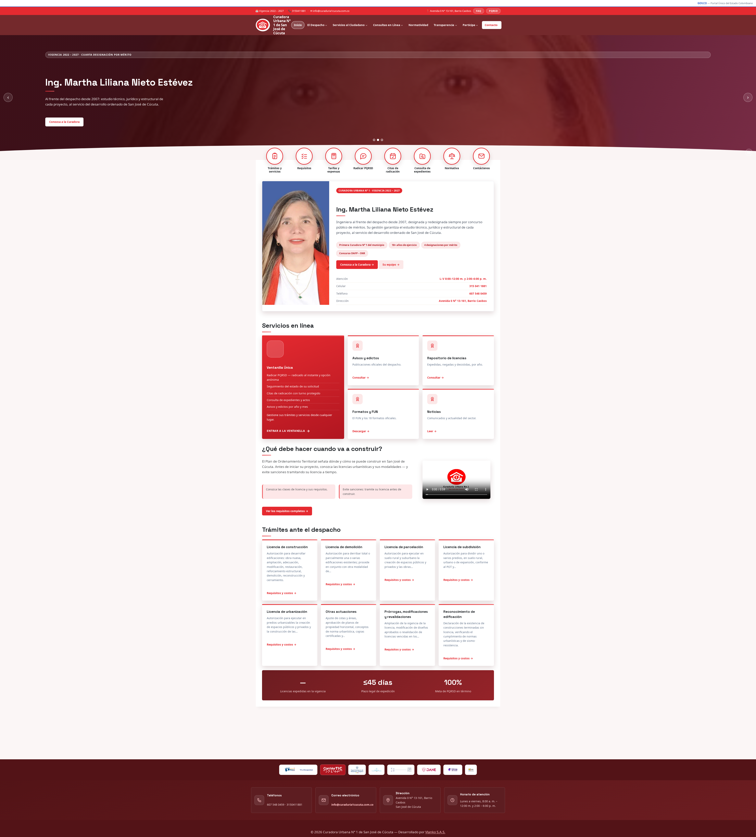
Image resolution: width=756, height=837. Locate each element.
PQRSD (493, 11)
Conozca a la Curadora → (357, 281)
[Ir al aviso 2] (378, 156)
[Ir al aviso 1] (374, 156)
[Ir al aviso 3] (382, 156)
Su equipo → (391, 281)
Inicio (298, 25)
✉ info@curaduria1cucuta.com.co (329, 11)
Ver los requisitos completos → (287, 527)
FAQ (478, 11)
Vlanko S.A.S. (435, 832)
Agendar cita (88, 136)
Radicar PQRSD (59, 136)
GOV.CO (702, 3)
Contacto (491, 25)
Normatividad (418, 25)
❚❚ (749, 168)
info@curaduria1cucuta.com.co (352, 804)
